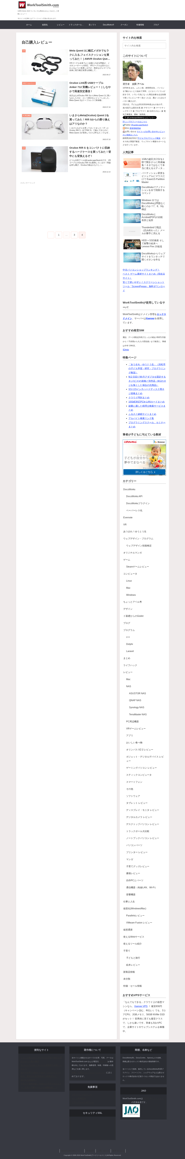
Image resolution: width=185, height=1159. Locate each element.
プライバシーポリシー (82, 1095)
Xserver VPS (141, 1006)
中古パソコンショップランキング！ (141, 270)
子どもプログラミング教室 (149, 138)
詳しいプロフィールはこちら (135, 122)
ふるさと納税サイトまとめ (142, 414)
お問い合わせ (103, 1151)
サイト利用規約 (79, 1098)
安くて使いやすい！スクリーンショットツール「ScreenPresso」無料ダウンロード (144, 286)
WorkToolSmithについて (72, 1151)
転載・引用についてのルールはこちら (89, 1072)
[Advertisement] (66, 205)
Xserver (150, 318)
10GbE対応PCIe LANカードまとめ (146, 402)
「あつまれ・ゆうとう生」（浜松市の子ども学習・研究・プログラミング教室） (146, 368)
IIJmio (126, 349)
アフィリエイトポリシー (83, 1102)
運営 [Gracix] (118, 1151)
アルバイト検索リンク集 (141, 418)
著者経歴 (90, 1151)
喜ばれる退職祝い (29, 1080)
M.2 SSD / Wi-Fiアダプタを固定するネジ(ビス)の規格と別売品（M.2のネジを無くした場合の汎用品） (147, 381)
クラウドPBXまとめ (138, 397)
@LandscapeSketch (139, 125)
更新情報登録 (135, 128)
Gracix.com (103, 1062)
